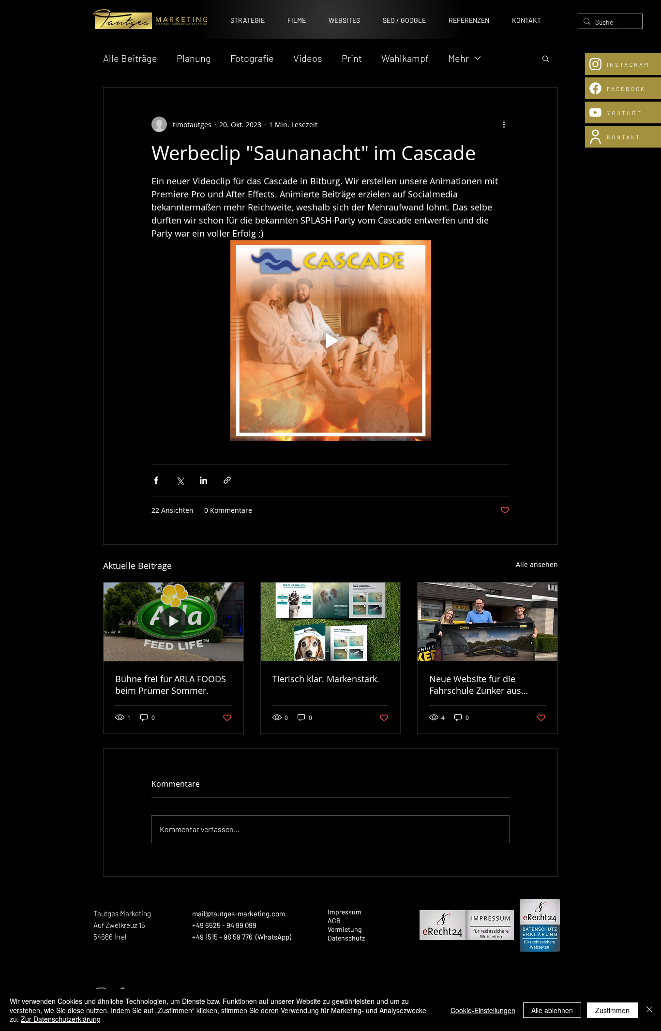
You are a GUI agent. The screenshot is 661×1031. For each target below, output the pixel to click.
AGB (334, 920)
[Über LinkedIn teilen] (203, 480)
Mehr (458, 58)
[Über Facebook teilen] (156, 480)
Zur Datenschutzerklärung (61, 1019)
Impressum (344, 912)
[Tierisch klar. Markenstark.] (331, 622)
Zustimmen (612, 1010)
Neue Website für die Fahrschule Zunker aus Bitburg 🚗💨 (475, 684)
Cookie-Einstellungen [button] (483, 1010)
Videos (307, 58)
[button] (545, 58)
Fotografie (252, 58)
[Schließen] (649, 1010)
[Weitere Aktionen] (504, 124)
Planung (194, 58)
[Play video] (330, 340)
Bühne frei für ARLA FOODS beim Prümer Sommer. (170, 684)
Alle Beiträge (130, 58)
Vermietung (344, 929)
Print (352, 58)
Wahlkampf (405, 58)
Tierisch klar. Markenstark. (325, 679)
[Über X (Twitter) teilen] (179, 480)
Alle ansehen (537, 564)
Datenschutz (346, 938)
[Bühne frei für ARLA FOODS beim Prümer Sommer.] (173, 622)
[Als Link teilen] (227, 480)
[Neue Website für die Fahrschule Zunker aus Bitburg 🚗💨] (487, 622)
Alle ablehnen (552, 1010)
